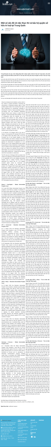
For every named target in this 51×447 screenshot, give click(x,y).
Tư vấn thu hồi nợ (21, 441)
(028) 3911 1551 (5, 434)
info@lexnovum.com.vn (7, 436)
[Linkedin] (35, 437)
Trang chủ (21, 13)
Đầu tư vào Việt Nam (22, 439)
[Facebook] (32, 437)
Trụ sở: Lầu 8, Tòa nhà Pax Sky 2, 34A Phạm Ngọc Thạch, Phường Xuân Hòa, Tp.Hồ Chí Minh (8, 424)
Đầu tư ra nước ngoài (22, 437)
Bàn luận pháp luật (28, 13)
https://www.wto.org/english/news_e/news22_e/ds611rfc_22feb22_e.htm (17, 402)
